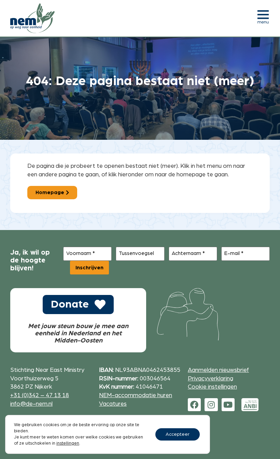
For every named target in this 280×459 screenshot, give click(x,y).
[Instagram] (211, 404)
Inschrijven (89, 267)
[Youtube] (228, 404)
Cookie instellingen (212, 387)
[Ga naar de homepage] (32, 18)
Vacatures (113, 404)
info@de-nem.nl (31, 404)
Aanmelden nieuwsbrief (218, 370)
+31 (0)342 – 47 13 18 (39, 395)
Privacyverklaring (210, 378)
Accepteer (178, 434)
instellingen (67, 443)
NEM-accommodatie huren (135, 395)
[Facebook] (194, 404)
